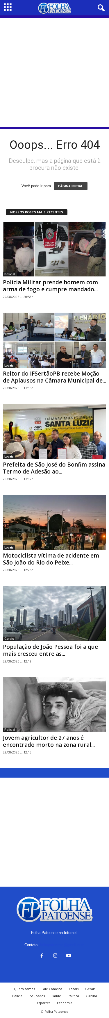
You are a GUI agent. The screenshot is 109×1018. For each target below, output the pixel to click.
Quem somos (24, 989)
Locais (9, 365)
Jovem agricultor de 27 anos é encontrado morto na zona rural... (49, 741)
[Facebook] (42, 956)
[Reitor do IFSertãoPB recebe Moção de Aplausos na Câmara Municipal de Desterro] (54, 339)
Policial (9, 274)
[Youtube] (68, 956)
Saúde (56, 996)
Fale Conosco (52, 989)
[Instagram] (55, 956)
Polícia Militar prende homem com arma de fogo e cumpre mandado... (50, 285)
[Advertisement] (54, 72)
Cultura (91, 996)
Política (73, 996)
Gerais (9, 639)
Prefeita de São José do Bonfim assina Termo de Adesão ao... (54, 468)
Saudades (37, 996)
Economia (64, 1003)
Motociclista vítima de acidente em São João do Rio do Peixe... (51, 559)
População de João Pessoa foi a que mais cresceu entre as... (50, 650)
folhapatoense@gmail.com (62, 945)
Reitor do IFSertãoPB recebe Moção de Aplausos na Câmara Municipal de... (54, 377)
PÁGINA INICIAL (70, 186)
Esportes (43, 1003)
